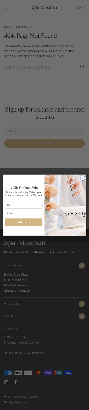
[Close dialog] (82, 178)
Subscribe (23, 222)
